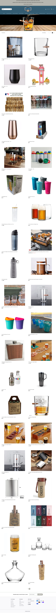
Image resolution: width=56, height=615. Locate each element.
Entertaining (9, 13)
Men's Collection (50, 13)
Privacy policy (21, 604)
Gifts (37, 13)
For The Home (15, 13)
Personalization (42, 13)
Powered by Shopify (27, 611)
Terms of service (21, 605)
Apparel (26, 13)
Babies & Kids (32, 13)
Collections (12, 604)
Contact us (12, 603)
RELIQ (4, 13)
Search (20, 603)
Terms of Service (13, 605)
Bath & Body (21, 13)
